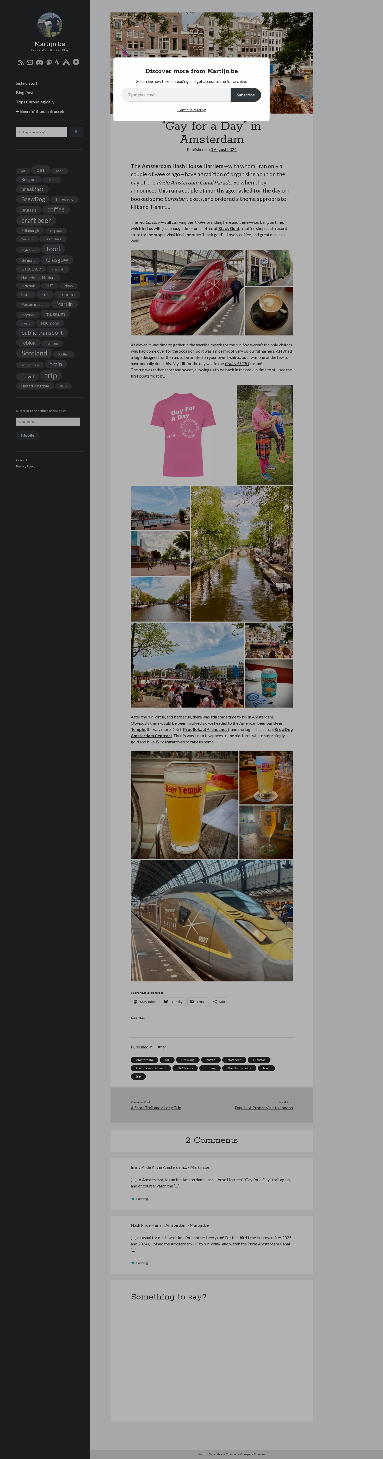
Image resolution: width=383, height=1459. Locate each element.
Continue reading (191, 110)
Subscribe (246, 94)
